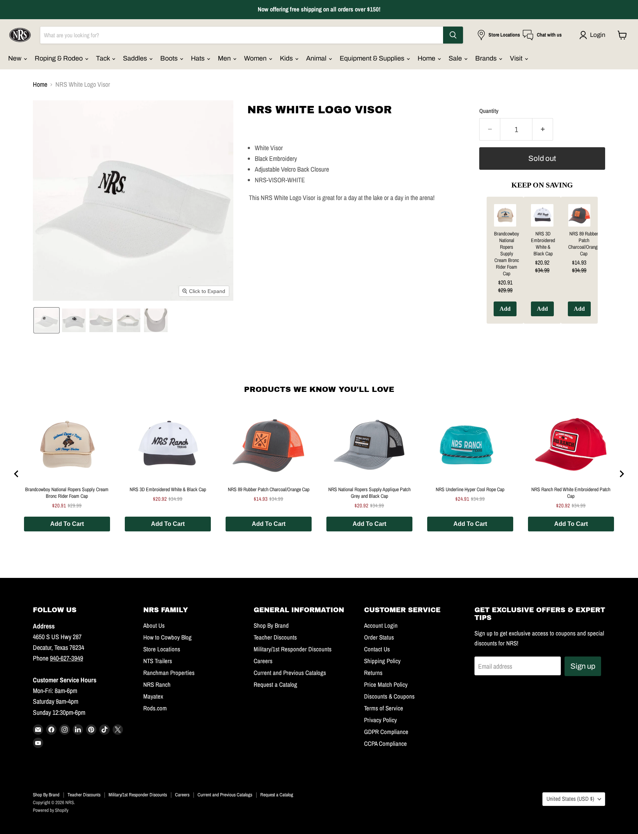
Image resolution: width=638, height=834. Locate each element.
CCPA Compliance (385, 744)
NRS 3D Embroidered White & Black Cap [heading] (543, 243)
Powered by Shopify (50, 810)
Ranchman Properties (169, 673)
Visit (517, 58)
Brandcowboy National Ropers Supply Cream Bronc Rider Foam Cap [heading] (506, 253)
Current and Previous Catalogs (290, 673)
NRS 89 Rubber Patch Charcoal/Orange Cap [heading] (584, 243)
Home (427, 58)
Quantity (488, 111)
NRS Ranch (157, 684)
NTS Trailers (157, 661)
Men (225, 58)
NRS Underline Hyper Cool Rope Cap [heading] (470, 489)
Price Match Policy (386, 684)
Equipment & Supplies (373, 58)
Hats (198, 58)
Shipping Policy (382, 661)
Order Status (379, 637)
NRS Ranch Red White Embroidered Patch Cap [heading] (570, 492)
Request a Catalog (275, 684)
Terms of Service (383, 708)
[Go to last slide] (16, 473)
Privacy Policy (380, 720)
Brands (486, 58)
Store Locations (161, 649)
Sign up (582, 666)
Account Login (381, 625)
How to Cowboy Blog (167, 637)
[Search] (453, 35)
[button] (593, 35)
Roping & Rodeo (59, 58)
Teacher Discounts (275, 637)
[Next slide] (621, 473)
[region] (542, 266)
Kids (287, 58)
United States (570, 799)
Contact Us (377, 649)
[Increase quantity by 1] (542, 129)
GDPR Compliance (386, 732)
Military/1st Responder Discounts (293, 649)
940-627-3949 (66, 658)
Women (256, 58)
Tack (103, 58)
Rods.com (155, 708)
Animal (317, 58)
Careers (263, 661)
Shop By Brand (271, 625)
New (15, 58)
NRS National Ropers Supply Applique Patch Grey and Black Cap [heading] (369, 492)
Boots (169, 58)
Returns (373, 673)
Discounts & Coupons (389, 696)
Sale (456, 58)
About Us (154, 625)
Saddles (135, 58)
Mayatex (153, 696)
